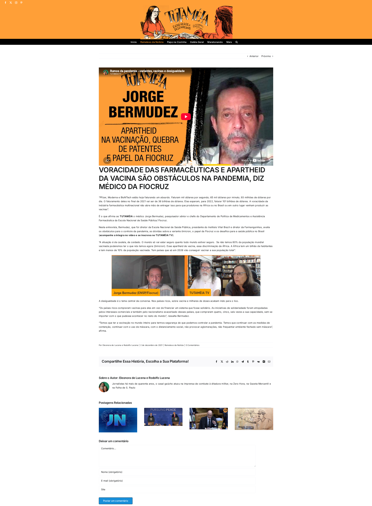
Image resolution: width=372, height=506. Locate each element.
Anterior (254, 56)
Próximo (266, 56)
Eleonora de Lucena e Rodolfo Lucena (120, 345)
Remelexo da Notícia (174, 345)
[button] (237, 42)
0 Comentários (192, 345)
